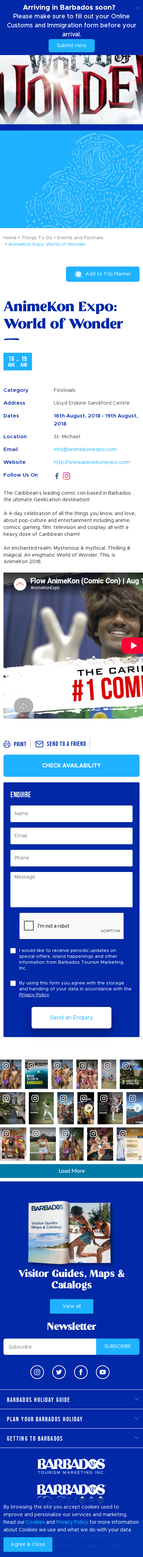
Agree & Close (28, 1544)
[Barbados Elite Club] (71, 1495)
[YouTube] (103, 1372)
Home (10, 238)
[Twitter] (59, 1372)
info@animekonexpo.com (85, 449)
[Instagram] (66, 475)
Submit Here (71, 45)
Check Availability (71, 765)
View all (71, 1306)
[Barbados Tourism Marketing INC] (71, 1466)
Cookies (35, 1522)
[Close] (137, 7)
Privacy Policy (34, 995)
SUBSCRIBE (117, 1346)
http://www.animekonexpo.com (92, 462)
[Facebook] (57, 475)
